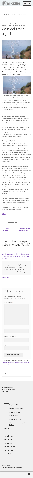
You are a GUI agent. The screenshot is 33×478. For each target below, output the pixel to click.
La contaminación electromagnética (24, 229)
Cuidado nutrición (9, 443)
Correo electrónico (10, 336)
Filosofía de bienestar (6, 229)
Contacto (7, 428)
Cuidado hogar (8, 439)
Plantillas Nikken (14, 412)
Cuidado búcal (8, 450)
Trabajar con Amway (8, 389)
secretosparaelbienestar (9, 25)
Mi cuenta (5, 475)
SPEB (4, 214)
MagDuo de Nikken (15, 405)
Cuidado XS (7, 454)
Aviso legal (5, 392)
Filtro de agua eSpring (16, 408)
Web (5, 345)
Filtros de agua (12, 14)
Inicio (5, 14)
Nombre (7, 328)
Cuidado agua (8, 436)
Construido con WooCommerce (12, 467)
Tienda (6, 403)
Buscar (16, 475)
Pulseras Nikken (14, 416)
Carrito (25, 473)
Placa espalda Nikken (15, 419)
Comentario (8, 303)
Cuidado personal (9, 447)
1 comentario (21, 25)
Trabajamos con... (7, 387)
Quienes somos (7, 385)
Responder (5, 277)
